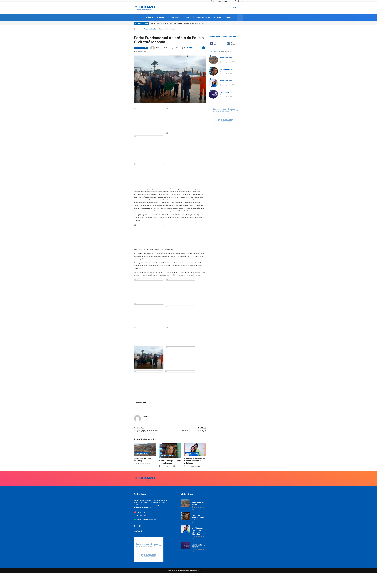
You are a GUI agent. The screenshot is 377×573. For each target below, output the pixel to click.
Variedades (175, 17)
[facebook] (231, 1)
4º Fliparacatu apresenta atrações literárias (198, 531)
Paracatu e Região (150, 29)
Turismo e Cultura (203, 17)
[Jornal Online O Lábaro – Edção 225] (185, 545)
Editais (228, 17)
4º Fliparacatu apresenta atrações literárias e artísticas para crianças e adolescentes (176, 23)
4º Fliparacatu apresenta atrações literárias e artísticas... (169, 460)
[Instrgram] (238, 1)
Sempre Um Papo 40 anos (198, 516)
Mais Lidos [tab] (226, 51)
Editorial (217, 17)
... (220, 59)
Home (139, 29)
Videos (186, 17)
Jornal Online (224, 92)
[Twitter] (235, 1)
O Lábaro (149, 17)
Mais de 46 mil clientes (198, 504)
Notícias (160, 17)
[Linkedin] (242, 1)
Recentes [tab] (215, 51)
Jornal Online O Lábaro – (198, 546)
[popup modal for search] (240, 17)
